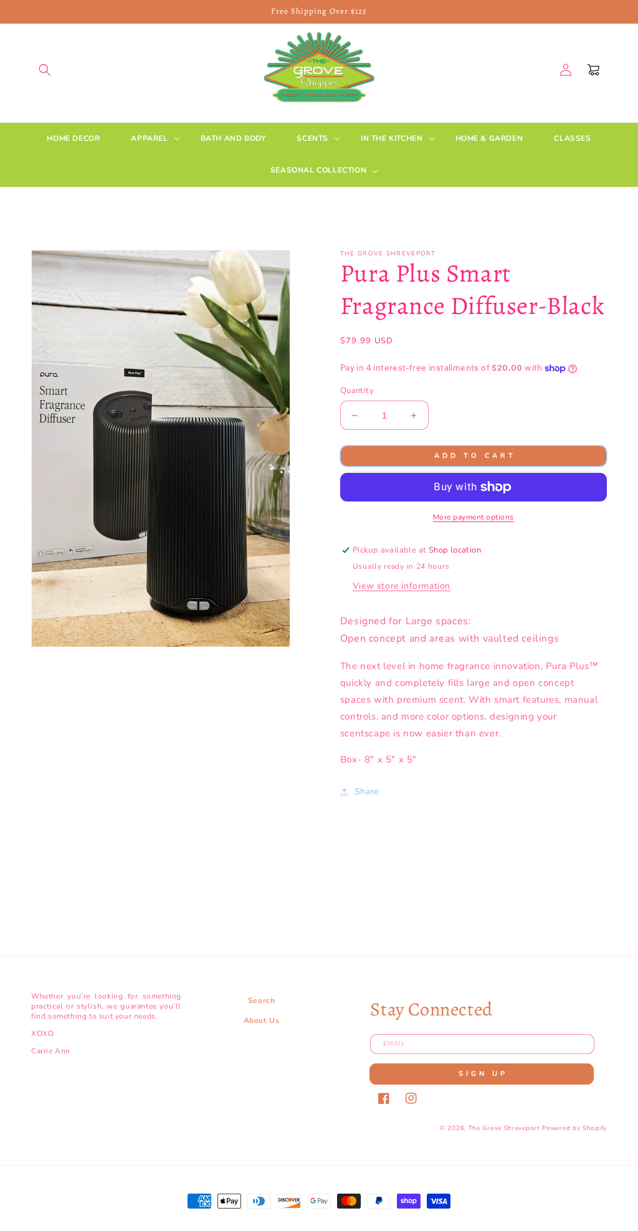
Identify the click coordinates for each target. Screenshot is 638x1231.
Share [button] (367, 791)
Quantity (357, 390)
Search (261, 1000)
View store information (401, 586)
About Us (262, 1020)
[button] (45, 69)
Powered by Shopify (574, 1128)
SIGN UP (483, 1073)
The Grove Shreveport (504, 1128)
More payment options (473, 517)
